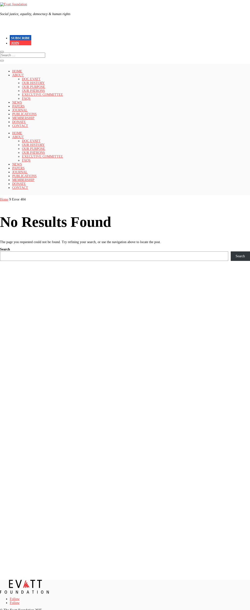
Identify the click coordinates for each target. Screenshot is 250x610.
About (18, 75)
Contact (20, 126)
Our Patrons (33, 91)
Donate (19, 122)
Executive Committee (42, 94)
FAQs (26, 98)
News (17, 102)
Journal (20, 110)
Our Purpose (33, 87)
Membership (23, 118)
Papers (18, 106)
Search (5, 249)
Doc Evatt (31, 79)
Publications (24, 114)
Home (17, 71)
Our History (33, 83)
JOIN (15, 43)
